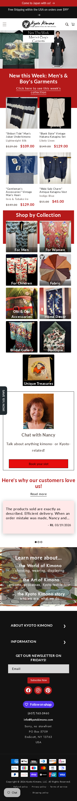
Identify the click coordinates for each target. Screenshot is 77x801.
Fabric (55, 283)
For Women (55, 250)
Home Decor (55, 316)
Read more (38, 494)
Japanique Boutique (55, 347)
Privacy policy (39, 786)
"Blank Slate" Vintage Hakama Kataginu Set (52, 135)
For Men (22, 250)
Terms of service (58, 786)
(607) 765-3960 (38, 713)
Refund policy (20, 786)
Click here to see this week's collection (38, 90)
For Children (21, 283)
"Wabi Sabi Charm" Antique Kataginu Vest (53, 190)
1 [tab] (37, 543)
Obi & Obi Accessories (21, 314)
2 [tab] (40, 543)
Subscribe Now (38, 680)
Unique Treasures (38, 383)
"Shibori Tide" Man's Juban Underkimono (18, 135)
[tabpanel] (38, 517)
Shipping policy (40, 792)
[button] (5, 24)
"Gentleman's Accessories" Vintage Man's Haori (19, 192)
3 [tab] (43, 543)
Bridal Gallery (21, 350)
